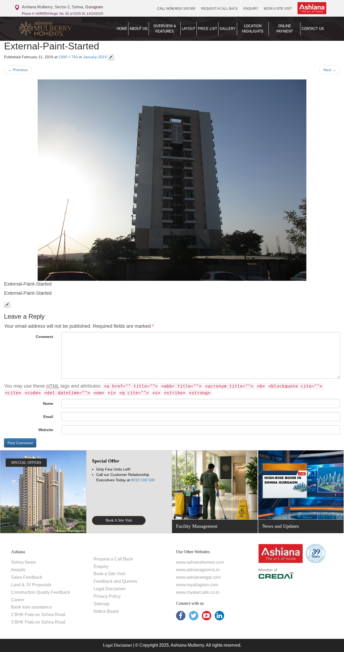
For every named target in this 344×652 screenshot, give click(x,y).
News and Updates (280, 526)
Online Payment (284, 28)
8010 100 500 (176, 8)
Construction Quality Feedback (40, 592)
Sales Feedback (26, 577)
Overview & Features (164, 28)
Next (329, 70)
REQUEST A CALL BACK (219, 8)
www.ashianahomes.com (200, 562)
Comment (44, 336)
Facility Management (196, 526)
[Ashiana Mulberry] (51, 28)
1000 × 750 (68, 57)
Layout (188, 29)
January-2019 (95, 57)
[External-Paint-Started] (172, 180)
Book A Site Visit (119, 520)
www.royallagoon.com (197, 584)
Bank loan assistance (31, 607)
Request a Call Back (113, 559)
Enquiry (101, 566)
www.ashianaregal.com (198, 577)
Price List (207, 29)
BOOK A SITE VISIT (278, 8)
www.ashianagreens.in (198, 569)
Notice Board (106, 611)
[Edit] (111, 57)
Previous (18, 70)
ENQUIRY (250, 8)
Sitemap (101, 604)
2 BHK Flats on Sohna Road (38, 614)
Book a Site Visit (109, 573)
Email (48, 416)
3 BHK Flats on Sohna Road (38, 622)
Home (122, 29)
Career (17, 600)
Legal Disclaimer (110, 589)
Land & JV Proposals (31, 584)
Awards (18, 569)
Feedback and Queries (115, 581)
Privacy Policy (107, 596)
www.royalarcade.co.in (197, 592)
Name (48, 403)
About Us (139, 29)
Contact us (313, 29)
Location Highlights (252, 28)
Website (45, 430)
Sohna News (23, 562)
